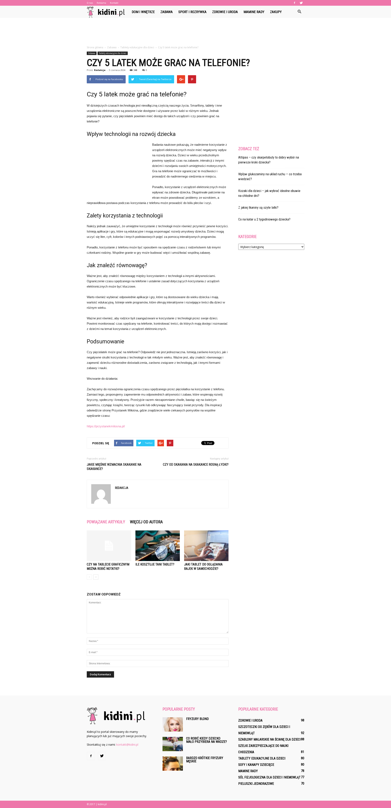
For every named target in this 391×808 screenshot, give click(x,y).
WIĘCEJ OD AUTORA (146, 521)
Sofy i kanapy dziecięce (256, 765)
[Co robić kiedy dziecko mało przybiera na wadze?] (173, 744)
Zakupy (276, 12)
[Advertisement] (195, 32)
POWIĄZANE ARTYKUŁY (106, 521)
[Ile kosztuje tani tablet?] (157, 545)
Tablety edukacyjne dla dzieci (112, 53)
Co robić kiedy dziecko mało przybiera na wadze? (206, 740)
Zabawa (166, 12)
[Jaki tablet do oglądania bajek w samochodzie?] (206, 545)
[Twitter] (301, 3)
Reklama (101, 2)
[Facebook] (294, 3)
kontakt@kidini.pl (127, 744)
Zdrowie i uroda (225, 12)
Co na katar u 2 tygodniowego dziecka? (264, 219)
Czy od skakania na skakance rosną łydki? (195, 464)
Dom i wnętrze (143, 12)
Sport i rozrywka (192, 12)
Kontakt (114, 2)
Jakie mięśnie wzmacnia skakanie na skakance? (114, 467)
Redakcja (99, 70)
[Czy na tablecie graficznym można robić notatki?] (109, 545)
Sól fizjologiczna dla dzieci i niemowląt (269, 777)
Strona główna (95, 47)
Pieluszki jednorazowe (256, 784)
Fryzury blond (197, 719)
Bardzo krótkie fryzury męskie (204, 759)
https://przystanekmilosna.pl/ (106, 426)
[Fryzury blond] (173, 724)
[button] (299, 12)
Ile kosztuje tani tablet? (154, 564)
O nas (90, 2)
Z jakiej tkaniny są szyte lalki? (258, 207)
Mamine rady (254, 12)
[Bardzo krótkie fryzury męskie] (173, 763)
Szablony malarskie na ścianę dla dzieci (269, 739)
